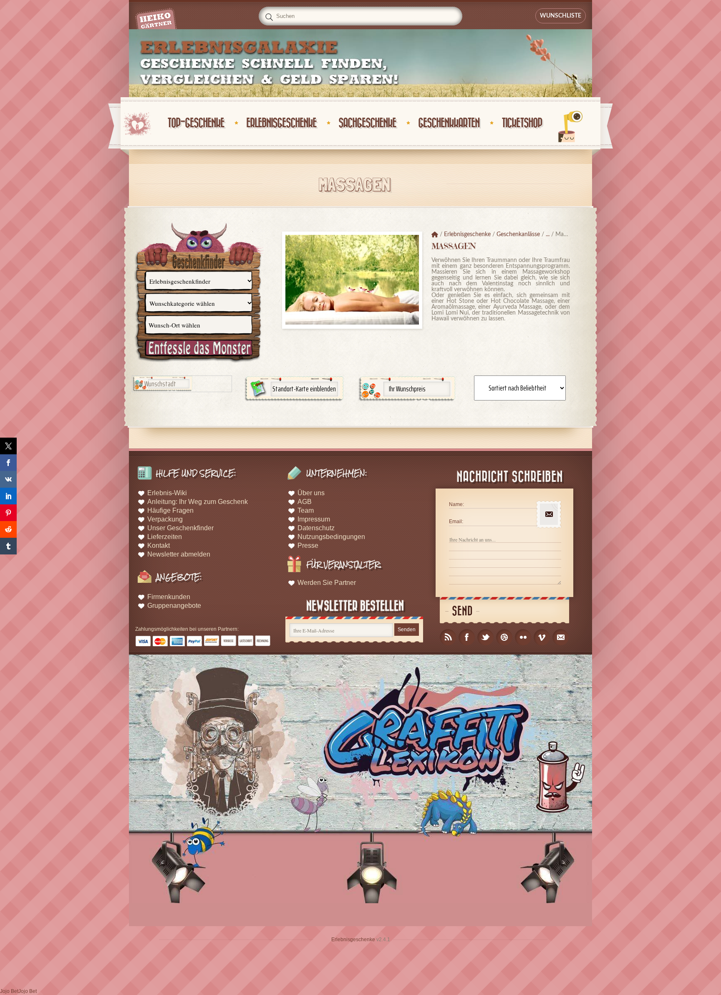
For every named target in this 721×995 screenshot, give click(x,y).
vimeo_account (542, 637)
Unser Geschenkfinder (180, 528)
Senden (407, 629)
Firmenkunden (168, 596)
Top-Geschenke (195, 123)
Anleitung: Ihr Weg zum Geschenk (197, 501)
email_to (560, 637)
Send (462, 611)
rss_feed (448, 637)
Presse (307, 545)
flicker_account (523, 637)
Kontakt (158, 545)
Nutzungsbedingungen (331, 536)
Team (305, 510)
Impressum (313, 519)
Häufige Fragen (170, 510)
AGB (304, 501)
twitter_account (485, 637)
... (548, 234)
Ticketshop (522, 123)
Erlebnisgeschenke (281, 123)
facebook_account (467, 637)
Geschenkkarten (448, 123)
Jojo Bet (9, 991)
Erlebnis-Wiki (167, 492)
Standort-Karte (304, 389)
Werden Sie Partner (326, 582)
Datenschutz (316, 528)
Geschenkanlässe (518, 234)
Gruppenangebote (174, 605)
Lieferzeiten (164, 536)
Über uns (311, 492)
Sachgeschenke (367, 123)
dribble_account (504, 637)
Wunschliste (560, 16)
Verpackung (165, 519)
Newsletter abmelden (178, 554)
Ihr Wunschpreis (407, 389)
